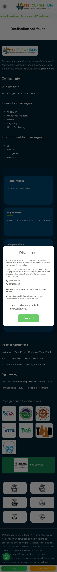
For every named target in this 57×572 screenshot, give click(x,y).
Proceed (29, 318)
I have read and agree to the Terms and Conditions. (29, 306)
